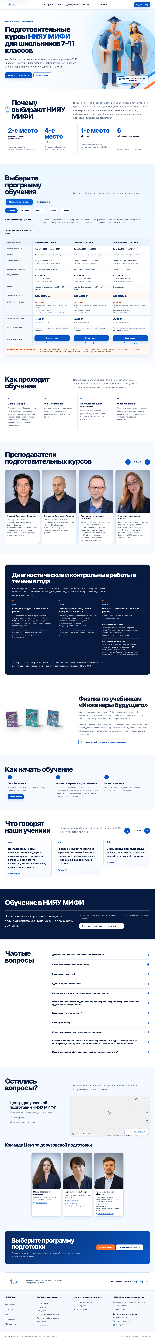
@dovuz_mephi (82, 1309)
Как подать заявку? (62, 1022)
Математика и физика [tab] (19, 202)
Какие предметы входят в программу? (71, 964)
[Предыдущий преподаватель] (128, 462)
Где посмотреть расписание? (66, 984)
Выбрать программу (16, 75)
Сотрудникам (42, 1311)
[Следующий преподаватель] (147, 462)
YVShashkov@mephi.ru (105, 1214)
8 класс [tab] (52, 211)
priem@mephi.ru (122, 1325)
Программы (49, 5)
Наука (7, 1314)
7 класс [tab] (65, 211)
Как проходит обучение (68, 5)
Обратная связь (43, 1325)
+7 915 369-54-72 (73, 1203)
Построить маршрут (136, 1132)
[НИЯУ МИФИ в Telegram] (141, 1281)
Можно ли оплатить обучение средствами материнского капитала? (85, 1052)
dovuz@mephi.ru (20, 1117)
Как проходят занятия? (63, 974)
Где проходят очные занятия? (67, 1013)
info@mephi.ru (121, 1309)
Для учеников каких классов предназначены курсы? (78, 955)
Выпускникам (42, 1307)
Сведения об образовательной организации (135, 1337)
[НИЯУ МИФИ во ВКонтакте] (147, 1281)
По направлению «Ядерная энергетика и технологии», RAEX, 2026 (94, 147)
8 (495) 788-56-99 (123, 1306)
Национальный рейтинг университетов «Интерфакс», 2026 (22, 148)
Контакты (104, 5)
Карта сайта (41, 1322)
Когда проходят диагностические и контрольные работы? (80, 993)
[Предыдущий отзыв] (127, 831)
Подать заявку (142, 5)
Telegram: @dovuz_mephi (24, 1122)
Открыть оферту (52, 343)
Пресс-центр (10, 1319)
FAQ (94, 5)
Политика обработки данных (48, 1318)
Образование (10, 1309)
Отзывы (85, 5)
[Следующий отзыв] (147, 831)
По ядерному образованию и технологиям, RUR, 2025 (55, 148)
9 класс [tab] (39, 211)
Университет (10, 1305)
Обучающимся (42, 1303)
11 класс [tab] (11, 211)
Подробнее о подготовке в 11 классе (18, 231)
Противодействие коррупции (48, 1314)
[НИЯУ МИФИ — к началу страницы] (11, 4)
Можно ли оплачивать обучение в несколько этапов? (78, 1032)
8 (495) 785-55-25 (123, 1321)
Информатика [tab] (43, 202)
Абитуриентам (10, 1324)
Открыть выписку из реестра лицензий (100, 926)
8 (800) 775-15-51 (122, 1317)
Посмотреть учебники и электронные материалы (103, 742)
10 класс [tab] (25, 211)
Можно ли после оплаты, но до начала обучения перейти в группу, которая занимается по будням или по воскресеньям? (95, 1003)
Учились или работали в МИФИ (129, 149)
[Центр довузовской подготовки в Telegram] (135, 1281)
